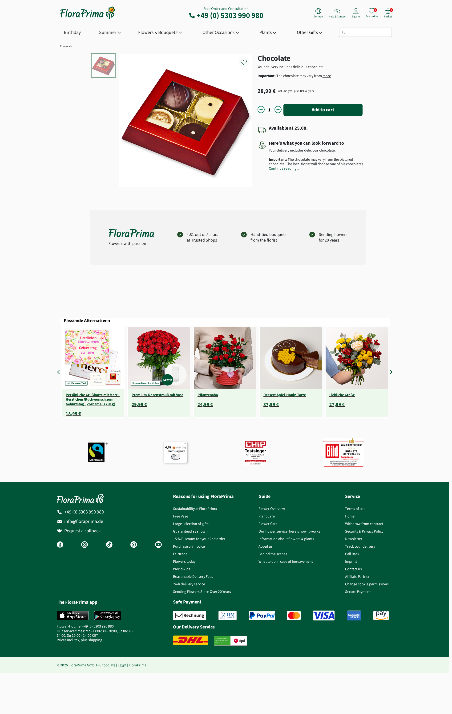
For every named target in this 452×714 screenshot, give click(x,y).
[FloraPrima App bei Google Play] (107, 615)
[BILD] (343, 452)
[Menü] (185, 444)
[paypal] (262, 615)
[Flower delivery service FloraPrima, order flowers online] (87, 18)
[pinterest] (133, 545)
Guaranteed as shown (190, 531)
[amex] (354, 615)
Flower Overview (271, 508)
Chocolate (66, 46)
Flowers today (184, 561)
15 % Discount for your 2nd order (199, 538)
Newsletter (353, 538)
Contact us (353, 568)
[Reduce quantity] (261, 110)
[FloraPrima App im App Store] (73, 615)
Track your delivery (360, 546)
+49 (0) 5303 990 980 (230, 15)
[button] (59, 372)
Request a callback (82, 531)
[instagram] (84, 545)
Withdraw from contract (364, 523)
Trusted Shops (204, 240)
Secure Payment (358, 591)
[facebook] (60, 545)
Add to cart (323, 110)
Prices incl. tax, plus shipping (79, 639)
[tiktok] (109, 545)
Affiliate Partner (357, 576)
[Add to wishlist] (246, 59)
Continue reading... (284, 168)
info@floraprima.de (83, 521)
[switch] (175, 457)
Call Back (352, 553)
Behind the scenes (272, 553)
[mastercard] (294, 615)
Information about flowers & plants (286, 538)
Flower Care (268, 523)
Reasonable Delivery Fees (193, 576)
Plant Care (266, 516)
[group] (93, 372)
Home (350, 516)
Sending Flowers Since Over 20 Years (202, 591)
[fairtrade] (98, 452)
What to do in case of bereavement (285, 561)
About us (265, 546)
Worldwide (181, 568)
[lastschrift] (227, 615)
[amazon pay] (381, 615)
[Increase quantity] (278, 110)
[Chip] (255, 452)
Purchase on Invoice (189, 546)
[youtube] (158, 545)
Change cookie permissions (367, 584)
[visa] (324, 615)
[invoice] (189, 615)
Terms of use (355, 508)
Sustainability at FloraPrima (195, 508)
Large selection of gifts (191, 523)
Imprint (351, 561)
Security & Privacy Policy (364, 531)
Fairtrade (180, 553)
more (327, 75)
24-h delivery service (189, 584)
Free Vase (180, 516)
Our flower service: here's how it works (289, 531)
